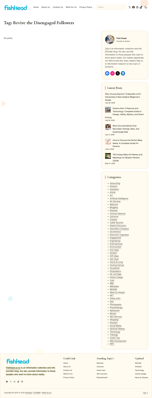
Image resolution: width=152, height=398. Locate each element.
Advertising (115, 183)
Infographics (115, 271)
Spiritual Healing (117, 328)
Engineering (115, 241)
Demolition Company (119, 228)
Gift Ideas (114, 256)
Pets (112, 301)
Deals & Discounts (118, 225)
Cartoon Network (118, 213)
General (113, 253)
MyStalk (113, 289)
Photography (115, 304)
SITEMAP (37, 393)
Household (114, 268)
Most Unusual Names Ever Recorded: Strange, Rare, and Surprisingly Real (126, 129)
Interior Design (116, 277)
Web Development (118, 341)
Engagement (115, 238)
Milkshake (114, 286)
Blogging (114, 207)
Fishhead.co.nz (13, 367)
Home (36, 7)
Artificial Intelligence (119, 198)
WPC (112, 344)
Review (113, 313)
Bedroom (114, 204)
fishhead (28, 393)
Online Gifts (115, 298)
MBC (112, 283)
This (107, 48)
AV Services (115, 201)
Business (114, 210)
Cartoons (114, 216)
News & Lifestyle (117, 292)
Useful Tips (115, 338)
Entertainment (116, 244)
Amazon (113, 186)
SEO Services (116, 316)
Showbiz (114, 322)
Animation (114, 189)
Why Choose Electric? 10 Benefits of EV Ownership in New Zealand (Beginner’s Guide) (123, 97)
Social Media (115, 326)
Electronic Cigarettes (119, 235)
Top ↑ (145, 393)
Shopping (114, 319)
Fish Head (114, 250)
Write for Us (46, 393)
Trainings (114, 335)
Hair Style (114, 259)
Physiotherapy (116, 307)
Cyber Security (116, 222)
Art (111, 195)
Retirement (115, 310)
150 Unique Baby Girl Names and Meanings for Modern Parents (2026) (127, 157)
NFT (112, 295)
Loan (112, 280)
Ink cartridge (115, 274)
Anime (112, 192)
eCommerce (115, 231)
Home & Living (116, 262)
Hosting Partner (117, 265)
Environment (115, 247)
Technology (115, 332)
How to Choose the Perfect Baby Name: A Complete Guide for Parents (127, 143)
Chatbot (113, 219)
